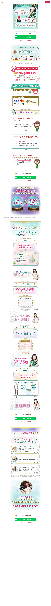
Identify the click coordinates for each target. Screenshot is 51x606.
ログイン (41, 1)
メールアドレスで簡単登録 (25, 40)
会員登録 (47, 1)
